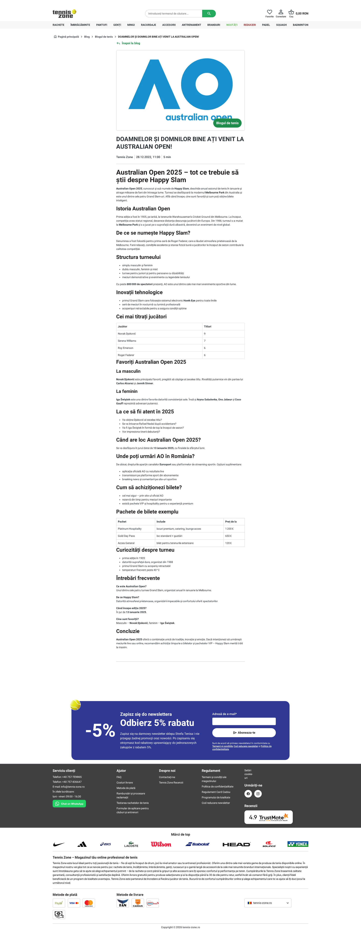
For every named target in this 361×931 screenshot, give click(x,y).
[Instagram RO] (258, 794)
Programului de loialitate (216, 797)
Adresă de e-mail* (224, 714)
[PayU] (59, 902)
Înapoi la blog (131, 43)
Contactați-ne (167, 777)
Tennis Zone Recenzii (171, 782)
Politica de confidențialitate (217, 786)
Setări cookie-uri (248, 774)
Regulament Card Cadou (216, 791)
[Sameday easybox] (152, 902)
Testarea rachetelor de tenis (133, 802)
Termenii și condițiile (222, 746)
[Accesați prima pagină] (64, 13)
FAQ (119, 777)
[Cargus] (138, 902)
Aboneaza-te (246, 732)
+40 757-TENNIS (72, 776)
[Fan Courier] (123, 902)
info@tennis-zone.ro (73, 786)
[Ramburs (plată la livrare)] (59, 914)
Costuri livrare (125, 782)
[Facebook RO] (248, 794)
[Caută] (209, 13)
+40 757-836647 (73, 3)
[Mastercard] (89, 902)
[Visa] (74, 902)
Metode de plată (126, 788)
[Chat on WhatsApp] (69, 802)
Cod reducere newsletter (246, 746)
